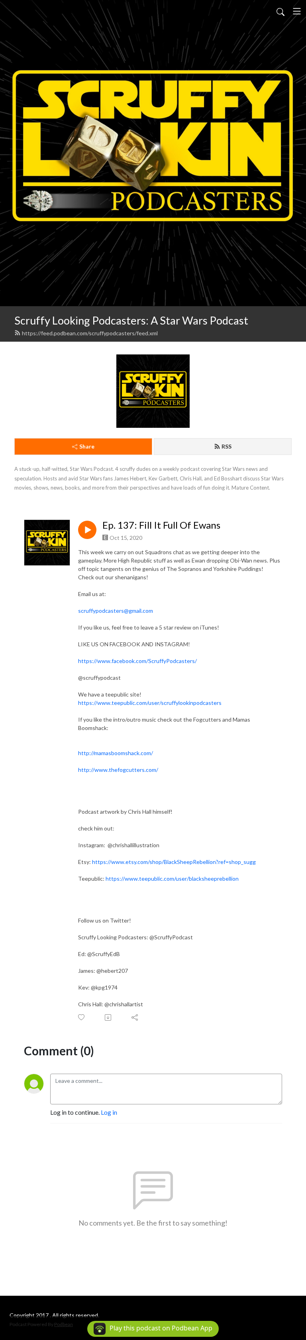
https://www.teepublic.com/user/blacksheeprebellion (172, 878)
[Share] (135, 1017)
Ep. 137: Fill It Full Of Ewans (161, 525)
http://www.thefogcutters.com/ (118, 769)
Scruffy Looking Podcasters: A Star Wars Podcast (131, 320)
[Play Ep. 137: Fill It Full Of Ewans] (87, 530)
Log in (109, 1112)
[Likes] (81, 1017)
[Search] (280, 11)
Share (86, 446)
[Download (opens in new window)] (108, 1017)
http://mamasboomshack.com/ (115, 753)
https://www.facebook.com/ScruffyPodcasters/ (137, 660)
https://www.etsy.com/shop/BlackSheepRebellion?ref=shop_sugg (174, 861)
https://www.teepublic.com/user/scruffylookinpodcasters (150, 702)
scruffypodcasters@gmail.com (115, 610)
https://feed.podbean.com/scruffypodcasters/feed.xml (90, 333)
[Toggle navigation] (297, 11)
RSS (226, 446)
